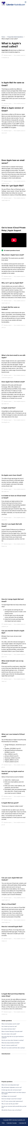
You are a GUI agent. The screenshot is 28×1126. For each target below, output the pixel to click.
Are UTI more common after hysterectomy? (12, 1101)
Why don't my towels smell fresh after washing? (13, 1047)
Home (3, 37)
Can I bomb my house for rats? (9, 1026)
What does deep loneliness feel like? (11, 1042)
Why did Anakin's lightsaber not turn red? (12, 1087)
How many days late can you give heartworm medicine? (13, 1037)
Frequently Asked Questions (15, 37)
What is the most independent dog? (10, 1085)
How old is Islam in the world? (9, 1034)
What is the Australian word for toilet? (11, 1024)
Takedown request (7, 55)
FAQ (3, 1123)
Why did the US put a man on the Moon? (12, 1110)
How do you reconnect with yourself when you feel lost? (14, 1107)
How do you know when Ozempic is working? (13, 1040)
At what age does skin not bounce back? (11, 1090)
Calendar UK (22, 1123)
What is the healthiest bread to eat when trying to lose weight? (14, 1093)
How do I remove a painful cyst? (9, 1045)
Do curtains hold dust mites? (9, 1029)
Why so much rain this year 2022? (10, 1103)
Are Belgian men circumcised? (9, 1096)
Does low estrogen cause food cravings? (12, 1098)
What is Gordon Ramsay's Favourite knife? (12, 1031)
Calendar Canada (12, 1123)
